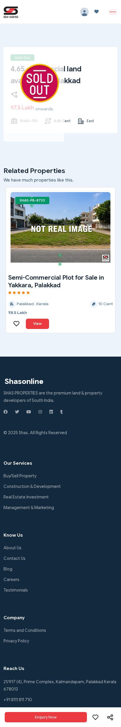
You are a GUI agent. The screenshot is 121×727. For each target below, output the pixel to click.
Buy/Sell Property (20, 475)
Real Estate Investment (26, 497)
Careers (11, 579)
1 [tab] (34, 199)
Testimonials (16, 590)
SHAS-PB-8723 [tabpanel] (32, 200)
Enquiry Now (46, 717)
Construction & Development (32, 486)
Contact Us (15, 558)
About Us (12, 547)
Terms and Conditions (25, 630)
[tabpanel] (60, 227)
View (37, 323)
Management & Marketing (29, 507)
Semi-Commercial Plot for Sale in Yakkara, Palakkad (56, 281)
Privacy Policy (16, 641)
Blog (8, 569)
